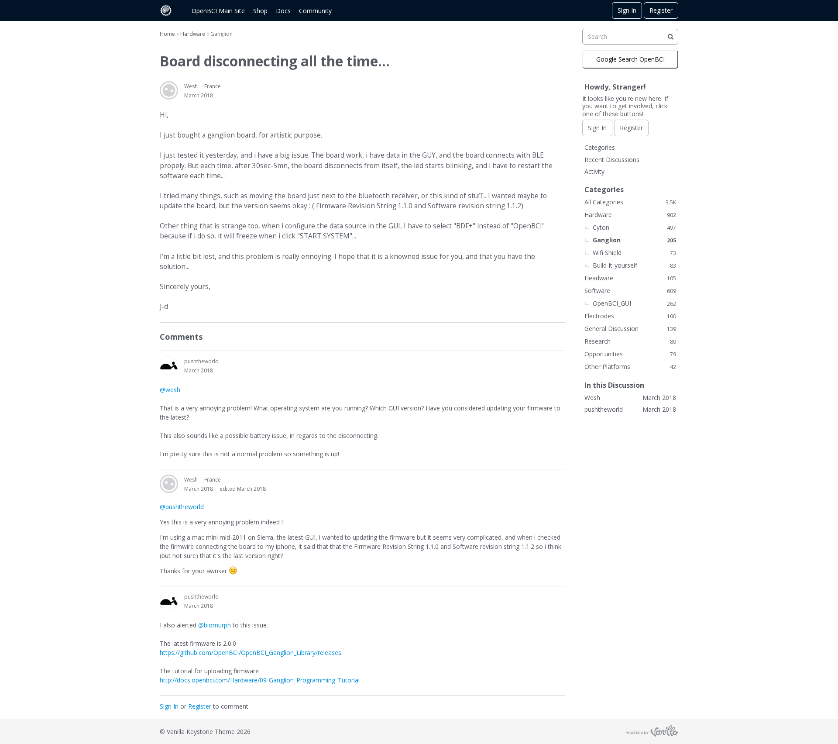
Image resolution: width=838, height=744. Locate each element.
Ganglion (634, 240)
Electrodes (630, 316)
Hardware (630, 214)
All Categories (630, 202)
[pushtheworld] (169, 365)
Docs (283, 11)
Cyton (634, 227)
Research (630, 341)
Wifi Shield (634, 252)
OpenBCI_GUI (634, 303)
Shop (260, 11)
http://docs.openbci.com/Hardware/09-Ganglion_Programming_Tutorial (260, 680)
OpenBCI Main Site (218, 11)
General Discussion (630, 328)
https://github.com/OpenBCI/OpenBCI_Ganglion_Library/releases (250, 652)
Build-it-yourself (634, 265)
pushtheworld (201, 361)
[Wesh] (169, 90)
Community (315, 11)
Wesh (191, 86)
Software (630, 290)
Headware (630, 278)
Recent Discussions (611, 159)
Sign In (627, 10)
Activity (594, 171)
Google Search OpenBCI (630, 59)
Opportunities (630, 354)
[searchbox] (630, 37)
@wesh (170, 390)
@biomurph (214, 625)
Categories (599, 147)
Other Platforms (630, 366)
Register (661, 10)
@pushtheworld (182, 507)
